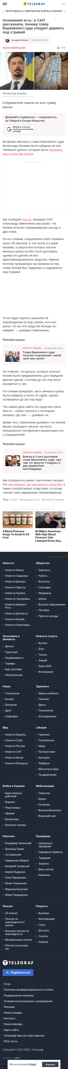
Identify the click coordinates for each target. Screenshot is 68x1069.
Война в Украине (14, 786)
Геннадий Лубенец (19, 40)
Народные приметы (50, 852)
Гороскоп (44, 734)
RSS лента (10, 1041)
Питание (43, 699)
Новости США (13, 740)
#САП (13, 499)
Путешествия (46, 751)
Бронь (42, 799)
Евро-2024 (44, 666)
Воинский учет (47, 816)
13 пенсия (11, 913)
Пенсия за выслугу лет (16, 947)
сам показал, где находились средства (35, 484)
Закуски (43, 942)
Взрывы (10, 802)
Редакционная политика (19, 995)
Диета (42, 704)
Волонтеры (12, 819)
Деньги (9, 646)
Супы (41, 924)
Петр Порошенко (15, 877)
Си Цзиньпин (13, 854)
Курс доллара (13, 669)
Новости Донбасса (16, 613)
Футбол (42, 643)
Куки (32, 1064)
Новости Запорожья (17, 598)
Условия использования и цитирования (28, 1001)
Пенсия (7, 906)
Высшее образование (51, 604)
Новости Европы (15, 734)
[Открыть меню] (5, 4)
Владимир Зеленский (18, 843)
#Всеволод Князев (52, 499)
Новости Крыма (14, 619)
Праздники (43, 836)
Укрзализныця (13, 675)
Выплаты (44, 581)
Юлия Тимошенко (16, 883)
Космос (9, 699)
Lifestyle (41, 727)
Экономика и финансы (11, 638)
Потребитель (46, 740)
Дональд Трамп (14, 849)
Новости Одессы (15, 587)
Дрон (8, 710)
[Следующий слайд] (64, 11)
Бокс (41, 648)
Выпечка (43, 913)
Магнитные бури (48, 769)
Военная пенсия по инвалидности (17, 932)
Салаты (43, 936)
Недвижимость (14, 657)
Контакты (9, 1018)
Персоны (9, 836)
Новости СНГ (13, 751)
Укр (63, 4)
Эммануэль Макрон (17, 860)
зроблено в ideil (11, 1058)
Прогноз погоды (48, 616)
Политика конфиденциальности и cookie (28, 989)
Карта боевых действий (13, 795)
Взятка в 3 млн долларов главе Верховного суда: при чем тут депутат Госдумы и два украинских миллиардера (42, 462)
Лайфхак (43, 763)
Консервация (46, 919)
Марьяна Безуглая (16, 889)
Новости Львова (15, 593)
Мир (5, 727)
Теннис (42, 654)
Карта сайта (11, 1030)
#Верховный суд (29, 499)
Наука (6, 686)
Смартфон (11, 716)
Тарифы (10, 663)
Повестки (44, 793)
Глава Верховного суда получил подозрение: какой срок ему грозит (42, 355)
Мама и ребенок (48, 693)
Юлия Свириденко (16, 895)
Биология (11, 704)
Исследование (47, 716)
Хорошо (50, 1064)
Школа (42, 598)
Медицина (44, 593)
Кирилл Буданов (15, 872)
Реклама (9, 1007)
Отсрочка (44, 804)
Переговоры (12, 807)
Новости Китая (14, 757)
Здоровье (42, 686)
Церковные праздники (45, 845)
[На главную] (34, 4)
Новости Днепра (15, 581)
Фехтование (45, 671)
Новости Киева (14, 570)
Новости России (15, 746)
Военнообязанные (49, 810)
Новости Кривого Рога (15, 606)
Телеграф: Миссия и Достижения (24, 1035)
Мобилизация (45, 786)
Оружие (10, 813)
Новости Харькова (16, 575)
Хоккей (42, 660)
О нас (7, 984)
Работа (42, 575)
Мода (41, 746)
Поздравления (47, 774)
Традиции (44, 858)
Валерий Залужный (17, 866)
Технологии (12, 693)
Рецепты (42, 906)
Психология (45, 710)
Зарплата (44, 570)
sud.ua (26, 219)
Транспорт (11, 652)
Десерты (43, 930)
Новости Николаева (17, 625)
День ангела (45, 869)
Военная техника (15, 825)
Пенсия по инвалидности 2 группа (15, 922)
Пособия (43, 610)
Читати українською (14, 48)
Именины (44, 875)
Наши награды (13, 1012)
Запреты (43, 863)
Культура (43, 757)
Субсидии (44, 587)
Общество (43, 563)
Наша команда (13, 1024)
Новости (8, 563)
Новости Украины (32, 348)
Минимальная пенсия (18, 939)
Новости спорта (46, 636)
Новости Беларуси (16, 763)
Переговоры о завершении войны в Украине (34, 11)
